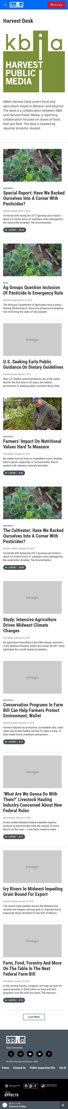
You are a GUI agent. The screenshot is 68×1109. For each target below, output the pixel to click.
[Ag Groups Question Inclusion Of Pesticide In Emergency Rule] (32, 260)
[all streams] (64, 1105)
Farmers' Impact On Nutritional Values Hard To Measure (32, 443)
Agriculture (8, 188)
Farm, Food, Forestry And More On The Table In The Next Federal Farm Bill (32, 968)
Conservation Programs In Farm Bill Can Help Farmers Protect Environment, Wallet (33, 710)
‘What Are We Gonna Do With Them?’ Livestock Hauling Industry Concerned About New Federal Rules (32, 802)
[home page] (16, 5)
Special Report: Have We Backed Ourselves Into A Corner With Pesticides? (34, 198)
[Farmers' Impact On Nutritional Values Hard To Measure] (32, 413)
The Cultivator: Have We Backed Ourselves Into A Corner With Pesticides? (33, 536)
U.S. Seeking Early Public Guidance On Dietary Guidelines (33, 364)
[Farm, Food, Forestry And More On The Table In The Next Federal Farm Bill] (32, 940)
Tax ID (62, 1067)
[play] (5, 1105)
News (5, 282)
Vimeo (5, 1067)
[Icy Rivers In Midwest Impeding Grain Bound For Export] (32, 866)
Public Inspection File (42, 1067)
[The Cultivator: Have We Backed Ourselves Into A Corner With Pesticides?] (32, 503)
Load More (34, 1016)
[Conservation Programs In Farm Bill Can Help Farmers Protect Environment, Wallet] (32, 677)
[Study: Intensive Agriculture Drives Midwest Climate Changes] (32, 597)
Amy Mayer (8, 454)
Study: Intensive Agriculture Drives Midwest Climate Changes (29, 625)
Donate (57, 4)
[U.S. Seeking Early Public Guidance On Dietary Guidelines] (32, 339)
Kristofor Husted (10, 211)
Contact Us (19, 1067)
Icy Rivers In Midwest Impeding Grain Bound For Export (33, 891)
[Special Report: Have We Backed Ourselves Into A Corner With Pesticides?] (32, 165)
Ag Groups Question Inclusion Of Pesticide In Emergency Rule (33, 290)
